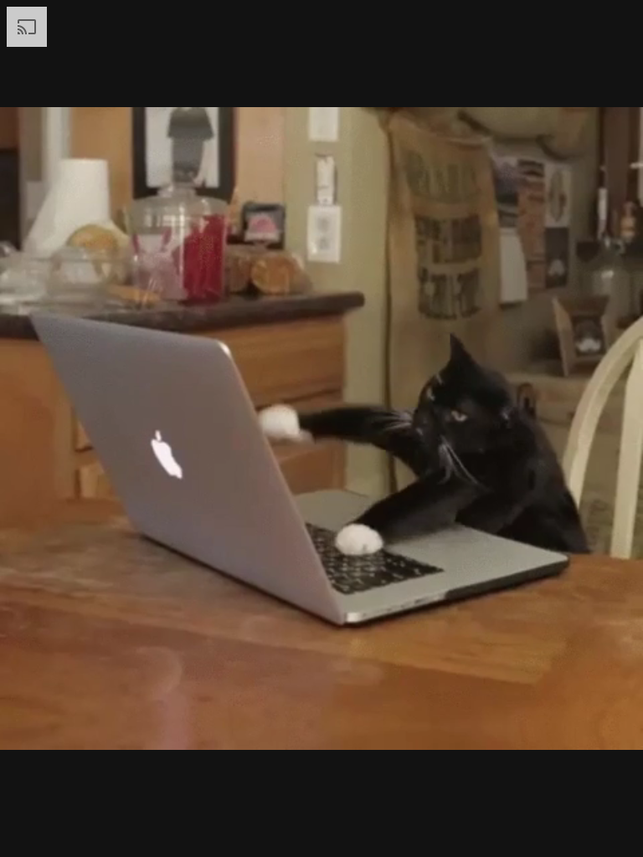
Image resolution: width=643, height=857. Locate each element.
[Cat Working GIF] (321, 428)
